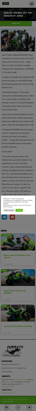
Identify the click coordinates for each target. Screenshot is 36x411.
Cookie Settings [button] (8, 210)
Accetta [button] (19, 210)
